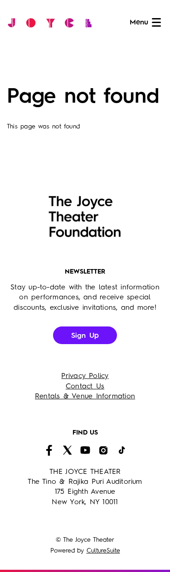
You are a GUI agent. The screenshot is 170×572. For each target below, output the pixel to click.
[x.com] (67, 450)
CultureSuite (103, 551)
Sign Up (85, 336)
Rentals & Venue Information (85, 396)
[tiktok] (121, 450)
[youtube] (85, 450)
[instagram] (103, 450)
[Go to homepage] (52, 23)
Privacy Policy (84, 376)
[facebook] (49, 450)
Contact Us (85, 386)
